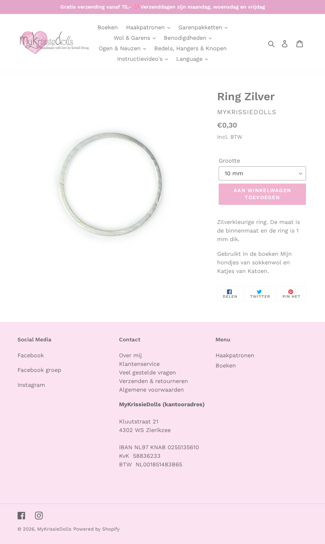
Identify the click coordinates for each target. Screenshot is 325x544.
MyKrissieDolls (54, 529)
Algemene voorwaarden (151, 389)
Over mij (131, 355)
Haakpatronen (235, 355)
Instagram (31, 384)
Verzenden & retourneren (153, 381)
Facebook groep (39, 369)
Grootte (229, 160)
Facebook (30, 355)
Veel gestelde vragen (147, 372)
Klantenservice (139, 363)
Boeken (226, 365)
